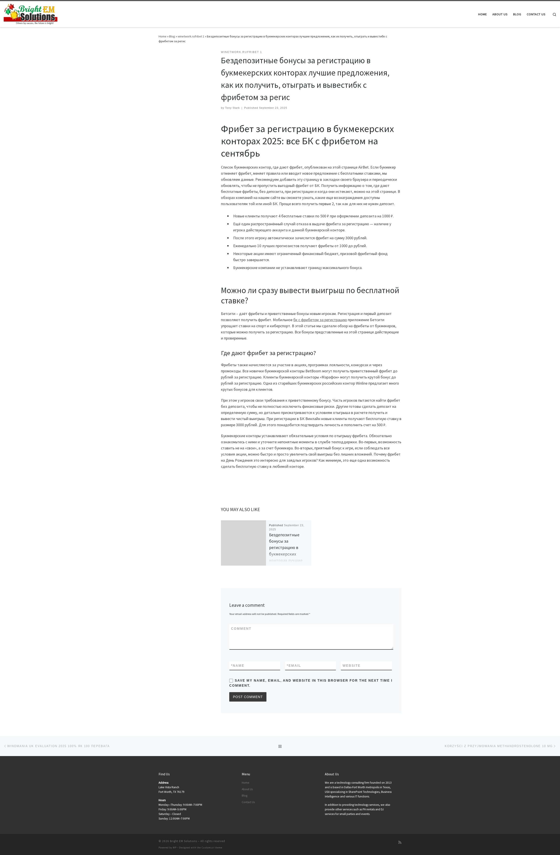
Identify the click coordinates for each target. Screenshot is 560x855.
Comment (241, 628)
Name (237, 665)
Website (351, 665)
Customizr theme (211, 847)
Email (294, 665)
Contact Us (248, 802)
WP (175, 847)
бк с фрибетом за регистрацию (320, 319)
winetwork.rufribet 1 (191, 36)
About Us (247, 789)
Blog (172, 36)
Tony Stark (232, 107)
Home (162, 36)
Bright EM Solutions (183, 841)
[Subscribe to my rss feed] (399, 842)
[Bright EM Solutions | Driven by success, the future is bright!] (30, 13)
